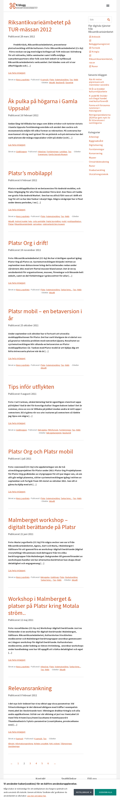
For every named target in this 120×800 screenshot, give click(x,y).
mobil (64, 221)
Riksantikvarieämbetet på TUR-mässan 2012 (39, 26)
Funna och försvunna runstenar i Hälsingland (99, 108)
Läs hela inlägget (16, 72)
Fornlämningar (52, 151)
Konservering (95, 153)
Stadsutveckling (71, 577)
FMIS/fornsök (53, 430)
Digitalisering (96, 144)
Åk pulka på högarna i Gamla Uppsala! (42, 104)
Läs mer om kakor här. (36, 795)
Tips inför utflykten (31, 386)
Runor (95, 66)
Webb (76, 79)
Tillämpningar (66, 743)
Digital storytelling (53, 221)
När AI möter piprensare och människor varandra (99, 82)
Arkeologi (42, 151)
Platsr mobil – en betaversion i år (45, 315)
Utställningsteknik (98, 174)
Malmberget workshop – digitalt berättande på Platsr (42, 523)
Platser (10, 224)
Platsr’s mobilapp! (30, 173)
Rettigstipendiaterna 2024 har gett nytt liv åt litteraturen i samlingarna (99, 118)
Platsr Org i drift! (28, 243)
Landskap (63, 151)
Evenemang (42, 154)
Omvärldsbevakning (99, 161)
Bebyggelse (42, 430)
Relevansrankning (30, 688)
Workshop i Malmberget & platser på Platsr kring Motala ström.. (43, 605)
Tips (71, 79)
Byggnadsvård (96, 140)
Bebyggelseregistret (53, 433)
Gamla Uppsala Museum (58, 154)
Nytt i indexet (54, 743)
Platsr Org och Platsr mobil (40, 451)
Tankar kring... (66, 289)
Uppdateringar (14, 746)
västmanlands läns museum (54, 224)
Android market (21, 221)
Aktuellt (52, 82)
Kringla (95, 51)
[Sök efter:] (100, 19)
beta (30, 221)
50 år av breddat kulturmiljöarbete (98, 90)
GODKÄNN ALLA (105, 792)
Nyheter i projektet (41, 743)
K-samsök (44, 79)
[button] (107, 6)
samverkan (37, 224)
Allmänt (11, 743)
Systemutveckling (61, 79)
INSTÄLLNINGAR (82, 792)
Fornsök (96, 47)
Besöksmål (60, 82)
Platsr (51, 79)
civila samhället (39, 221)
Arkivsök (96, 36)
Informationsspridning (24, 743)
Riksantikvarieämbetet (23, 224)
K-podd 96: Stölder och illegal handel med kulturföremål (98, 98)
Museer (92, 157)
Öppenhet (69, 82)
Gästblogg (54, 577)
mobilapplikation (74, 221)
